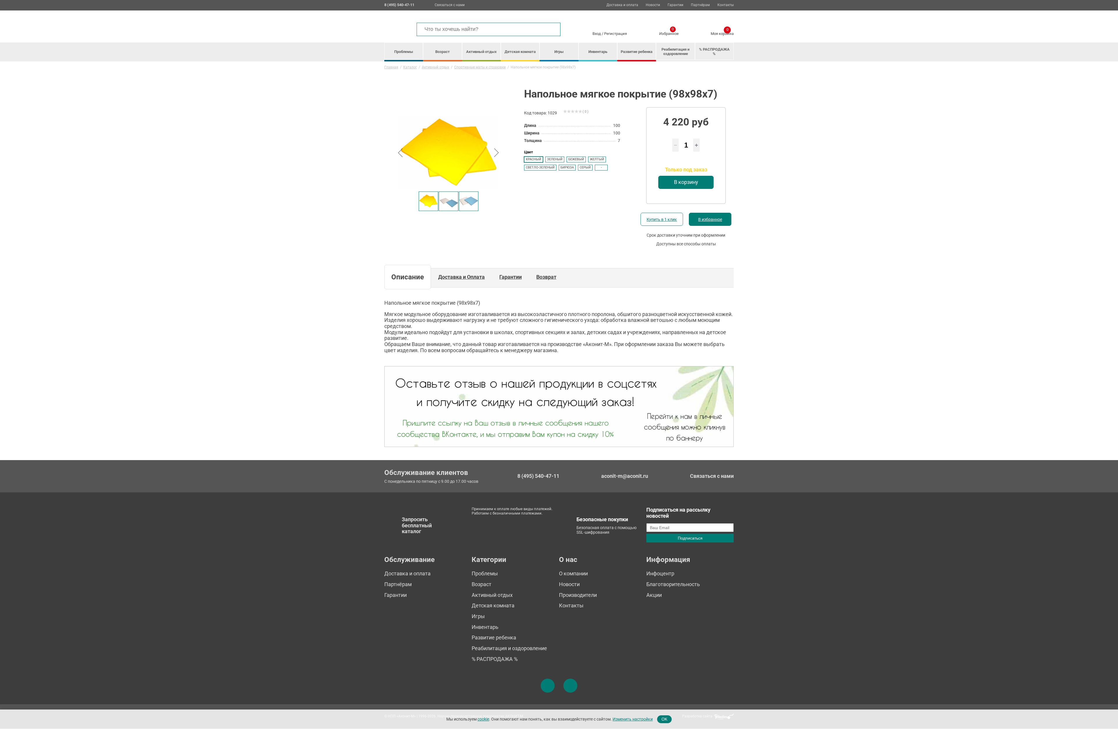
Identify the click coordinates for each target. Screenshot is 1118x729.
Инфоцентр (660, 573)
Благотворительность (673, 584)
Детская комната (520, 51)
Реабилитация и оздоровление (675, 51)
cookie (483, 718)
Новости (653, 5)
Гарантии (675, 5)
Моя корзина (722, 32)
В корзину (686, 182)
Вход (596, 33)
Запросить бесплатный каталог (417, 525)
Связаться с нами (450, 5)
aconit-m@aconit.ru (624, 476)
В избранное (710, 219)
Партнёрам (700, 5)
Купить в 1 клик (662, 219)
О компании (573, 573)
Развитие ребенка (636, 51)
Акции (654, 595)
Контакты (725, 5)
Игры (559, 51)
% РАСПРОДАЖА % (714, 51)
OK (664, 719)
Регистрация (615, 33)
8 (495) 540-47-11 (538, 476)
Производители (578, 595)
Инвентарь (597, 51)
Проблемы (403, 51)
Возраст (442, 51)
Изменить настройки (633, 718)
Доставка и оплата (622, 5)
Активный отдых (481, 51)
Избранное (669, 32)
